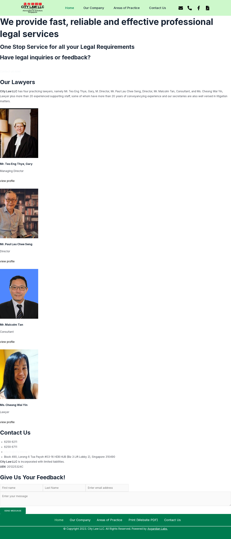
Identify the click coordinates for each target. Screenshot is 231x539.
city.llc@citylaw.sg (16, 451)
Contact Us (157, 8)
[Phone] (189, 8)
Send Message (12, 510)
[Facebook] (198, 8)
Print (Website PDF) (143, 520)
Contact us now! (10, 71)
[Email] (181, 8)
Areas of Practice (127, 8)
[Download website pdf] (207, 8)
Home (69, 8)
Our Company (93, 8)
